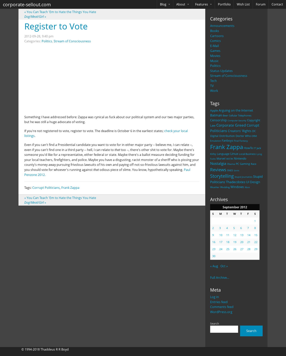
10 (220, 235)
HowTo (248, 148)
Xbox (247, 187)
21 (248, 242)
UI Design (253, 182)
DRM (254, 136)
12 (234, 235)
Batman (216, 115)
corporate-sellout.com (27, 4)
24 (220, 249)
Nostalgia (218, 163)
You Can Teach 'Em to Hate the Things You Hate (60, 12)
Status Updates (221, 71)
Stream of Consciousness (228, 76)
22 (255, 242)
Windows (237, 187)
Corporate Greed (231, 125)
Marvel (221, 158)
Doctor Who (243, 136)
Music (214, 61)
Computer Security (237, 120)
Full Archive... (219, 277)
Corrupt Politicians (46, 188)
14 (248, 235)
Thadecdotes (235, 182)
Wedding (225, 187)
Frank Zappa (226, 147)
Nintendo (240, 158)
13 (241, 235)
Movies (215, 56)
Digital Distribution (222, 136)
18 (227, 242)
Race (253, 164)
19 (234, 242)
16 (213, 242)
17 (220, 242)
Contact (277, 4)
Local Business (247, 154)
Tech (213, 81)
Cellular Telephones (240, 115)
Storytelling (222, 176)
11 (227, 235)
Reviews (218, 169)
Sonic (236, 170)
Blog (163, 4)
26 (234, 249)
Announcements (222, 26)
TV (212, 86)
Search (214, 323)
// (35, 16)
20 (241, 242)
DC (254, 131)
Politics (215, 66)
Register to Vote (56, 26)
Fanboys (227, 140)
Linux (234, 153)
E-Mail (214, 46)
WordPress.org (221, 312)
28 (248, 249)
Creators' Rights (239, 131)
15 (255, 235)
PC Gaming (243, 164)
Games (215, 51)
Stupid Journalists (243, 177)
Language (223, 154)
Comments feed (221, 307)
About (180, 4)
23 (213, 249)
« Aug (214, 266)
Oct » (224, 266)
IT (255, 148)
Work (214, 91)
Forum (261, 4)
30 (213, 256)
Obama (231, 163)
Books (214, 31)
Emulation (215, 140)
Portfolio (224, 4)
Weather (214, 187)
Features (201, 4)
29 (255, 249)
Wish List (243, 4)
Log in (214, 297)
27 (241, 249)
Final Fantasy (241, 140)
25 (227, 249)
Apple (214, 110)
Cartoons (217, 36)
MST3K (229, 158)
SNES (230, 170)
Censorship (218, 120)
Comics (215, 41)
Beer (225, 115)
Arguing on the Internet (236, 110)
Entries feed (219, 302)
